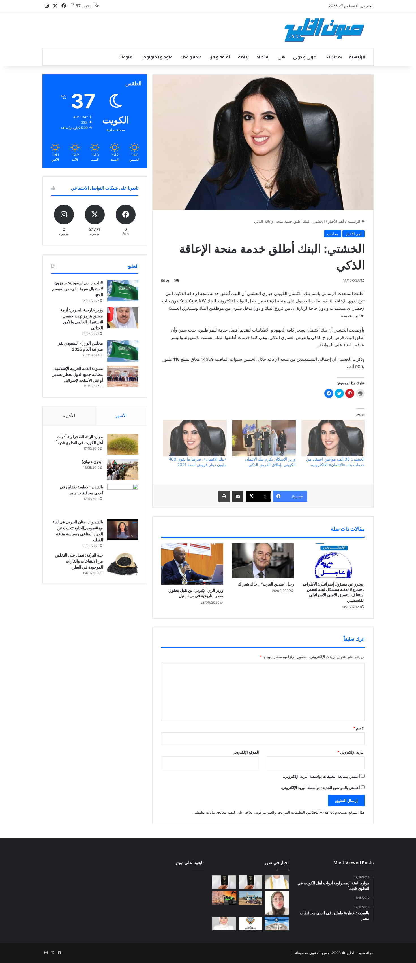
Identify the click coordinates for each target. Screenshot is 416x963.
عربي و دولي (304, 57)
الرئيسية (357, 57)
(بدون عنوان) (92, 461)
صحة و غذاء (190, 57)
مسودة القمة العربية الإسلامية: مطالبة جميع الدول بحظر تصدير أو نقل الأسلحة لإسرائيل (78, 374)
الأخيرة (69, 415)
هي (281, 57)
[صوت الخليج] (324, 30)
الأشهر (121, 415)
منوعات (125, 57)
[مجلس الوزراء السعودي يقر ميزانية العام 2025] (122, 351)
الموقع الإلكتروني (246, 752)
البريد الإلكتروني (351, 752)
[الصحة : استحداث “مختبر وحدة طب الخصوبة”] (277, 882)
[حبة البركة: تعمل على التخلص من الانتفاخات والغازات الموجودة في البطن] (122, 564)
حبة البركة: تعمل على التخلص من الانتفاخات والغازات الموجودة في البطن (79, 561)
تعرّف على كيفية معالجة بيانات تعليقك (224, 812)
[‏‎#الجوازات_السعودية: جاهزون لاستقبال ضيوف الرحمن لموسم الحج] (122, 290)
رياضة (243, 57)
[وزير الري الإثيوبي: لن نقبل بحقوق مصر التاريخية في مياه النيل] (192, 564)
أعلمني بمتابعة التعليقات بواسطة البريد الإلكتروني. (321, 776)
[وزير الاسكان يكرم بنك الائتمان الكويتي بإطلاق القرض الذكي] (264, 438)
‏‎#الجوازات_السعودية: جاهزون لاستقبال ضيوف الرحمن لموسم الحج (77, 288)
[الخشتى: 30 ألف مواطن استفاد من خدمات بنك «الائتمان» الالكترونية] (333, 438)
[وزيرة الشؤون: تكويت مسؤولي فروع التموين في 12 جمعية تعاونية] (224, 923)
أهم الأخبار (336, 221)
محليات (334, 57)
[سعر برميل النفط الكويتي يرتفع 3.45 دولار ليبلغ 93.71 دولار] (224, 898)
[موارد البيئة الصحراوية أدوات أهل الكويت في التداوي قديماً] (122, 444)
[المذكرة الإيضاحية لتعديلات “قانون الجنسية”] (251, 882)
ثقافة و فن (219, 57)
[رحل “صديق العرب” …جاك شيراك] (263, 560)
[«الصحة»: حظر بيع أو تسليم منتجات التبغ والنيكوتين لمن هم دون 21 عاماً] (251, 923)
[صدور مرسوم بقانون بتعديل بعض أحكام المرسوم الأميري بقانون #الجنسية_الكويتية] (224, 882)
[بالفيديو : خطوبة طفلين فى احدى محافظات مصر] (122, 499)
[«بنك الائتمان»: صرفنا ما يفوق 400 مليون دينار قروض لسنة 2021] (194, 438)
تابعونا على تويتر (189, 862)
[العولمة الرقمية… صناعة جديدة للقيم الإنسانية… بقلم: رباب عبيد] (277, 903)
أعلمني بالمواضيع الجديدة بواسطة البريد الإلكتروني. (320, 787)
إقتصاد (263, 57)
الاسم (359, 728)
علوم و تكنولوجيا (156, 57)
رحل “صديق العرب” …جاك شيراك (266, 584)
